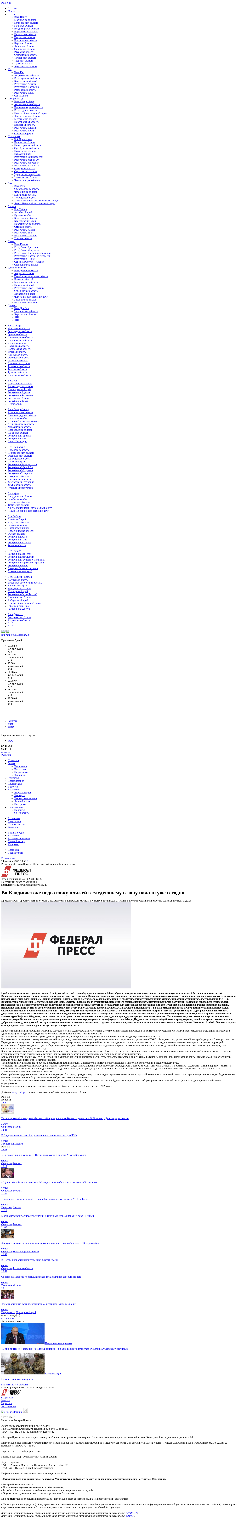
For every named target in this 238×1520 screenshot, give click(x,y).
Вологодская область (25, 110)
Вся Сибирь (20, 209)
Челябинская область (25, 191)
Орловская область (24, 49)
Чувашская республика (27, 180)
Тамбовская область (25, 57)
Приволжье (14, 136)
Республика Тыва (24, 232)
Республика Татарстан (26, 165)
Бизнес (11, 763)
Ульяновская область (25, 177)
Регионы (6, 2)
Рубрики (6, 755)
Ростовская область (25, 89)
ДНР (16, 320)
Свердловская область (26, 188)
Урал (10, 183)
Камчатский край (24, 279)
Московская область (25, 19)
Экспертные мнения (25, 798)
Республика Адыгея (25, 84)
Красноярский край (25, 221)
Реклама (12, 721)
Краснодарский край (25, 81)
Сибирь (12, 206)
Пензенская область (25, 151)
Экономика (20, 766)
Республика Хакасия (25, 235)
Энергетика (20, 769)
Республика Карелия (25, 127)
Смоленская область (25, 54)
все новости (8, 1318)
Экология (13, 786)
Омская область (23, 226)
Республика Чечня (24, 258)
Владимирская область (26, 28)
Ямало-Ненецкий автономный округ (34, 203)
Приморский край (24, 285)
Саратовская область (25, 171)
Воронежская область (26, 31)
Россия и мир (8, 858)
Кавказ (11, 241)
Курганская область (25, 194)
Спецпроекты (15, 807)
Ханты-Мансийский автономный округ (36, 200)
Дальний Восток (17, 267)
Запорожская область (26, 311)
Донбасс (12, 305)
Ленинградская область (27, 116)
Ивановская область (25, 34)
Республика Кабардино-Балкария (32, 253)
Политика (13, 760)
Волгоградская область (27, 78)
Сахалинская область (26, 290)
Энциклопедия (22, 792)
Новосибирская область (27, 223)
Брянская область (23, 25)
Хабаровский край (24, 293)
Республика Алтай (24, 229)
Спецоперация (53, 1373)
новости (5, 752)
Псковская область (24, 124)
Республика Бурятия (25, 302)
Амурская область (24, 273)
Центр (11, 14)
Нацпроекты (15, 783)
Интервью (20, 804)
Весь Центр (20, 17)
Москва (12, 11)
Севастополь (21, 95)
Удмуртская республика (27, 174)
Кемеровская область (25, 218)
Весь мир (13, 8)
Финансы (19, 775)
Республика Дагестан (26, 247)
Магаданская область (26, 282)
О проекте (7, 1397)
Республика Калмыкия (26, 86)
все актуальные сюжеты (14, 1384)
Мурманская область (25, 119)
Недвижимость (22, 772)
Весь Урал (19, 186)
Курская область (23, 43)
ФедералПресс (20, 1092)
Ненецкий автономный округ (30, 113)
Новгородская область (26, 121)
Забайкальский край (25, 299)
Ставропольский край (26, 264)
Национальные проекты (58, 1343)
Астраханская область (26, 75)
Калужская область (24, 37)
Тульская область (23, 63)
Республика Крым (24, 92)
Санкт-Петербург (23, 133)
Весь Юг (19, 72)
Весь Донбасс (21, 308)
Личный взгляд (22, 801)
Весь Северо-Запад (24, 101)
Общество (13, 778)
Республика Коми (24, 130)
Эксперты (13, 789)
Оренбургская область (26, 148)
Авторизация (8, 1406)
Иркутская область (24, 215)
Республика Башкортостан (28, 156)
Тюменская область (25, 197)
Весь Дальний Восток (26, 270)
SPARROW (131, 1513)
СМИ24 (130, 1515)
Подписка (19, 810)
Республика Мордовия (26, 162)
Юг (9, 69)
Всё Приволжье (23, 139)
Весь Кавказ (21, 244)
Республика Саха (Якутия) (29, 288)
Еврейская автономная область (31, 276)
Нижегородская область (27, 145)
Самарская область (24, 168)
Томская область (23, 238)
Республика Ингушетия (27, 250)
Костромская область (25, 40)
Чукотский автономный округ (31, 296)
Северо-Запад (15, 98)
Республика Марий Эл (26, 159)
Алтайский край (23, 212)
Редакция (6, 1403)
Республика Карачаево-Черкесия (32, 256)
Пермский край (22, 154)
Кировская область (24, 142)
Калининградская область (28, 107)
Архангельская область (27, 104)
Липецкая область (24, 46)
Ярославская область (25, 66)
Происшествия (16, 780)
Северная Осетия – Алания (29, 261)
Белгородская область (26, 22)
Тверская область (23, 60)
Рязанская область (24, 52)
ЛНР (16, 317)
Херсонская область (25, 314)
